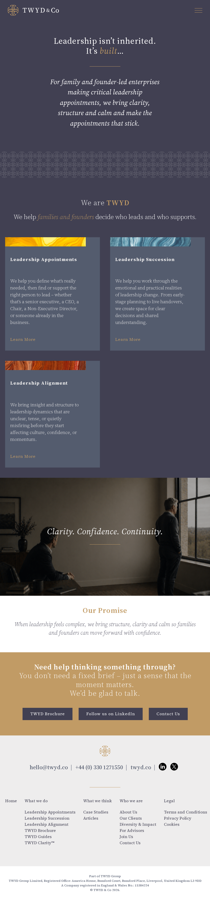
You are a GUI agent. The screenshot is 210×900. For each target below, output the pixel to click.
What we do (36, 801)
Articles (90, 818)
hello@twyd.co (49, 767)
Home (11, 801)
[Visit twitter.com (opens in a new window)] (174, 768)
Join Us (126, 836)
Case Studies (95, 812)
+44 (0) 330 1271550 (99, 767)
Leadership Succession (47, 818)
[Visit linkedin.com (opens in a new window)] (162, 768)
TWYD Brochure (47, 714)
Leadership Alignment (46, 824)
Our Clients (131, 818)
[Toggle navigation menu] (198, 10)
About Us (128, 812)
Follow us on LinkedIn (110, 714)
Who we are (131, 801)
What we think (97, 801)
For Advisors (132, 830)
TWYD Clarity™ (39, 842)
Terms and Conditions (185, 812)
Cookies (172, 824)
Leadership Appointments (50, 812)
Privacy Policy (177, 818)
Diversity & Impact (138, 824)
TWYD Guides (38, 836)
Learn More (23, 339)
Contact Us (168, 714)
